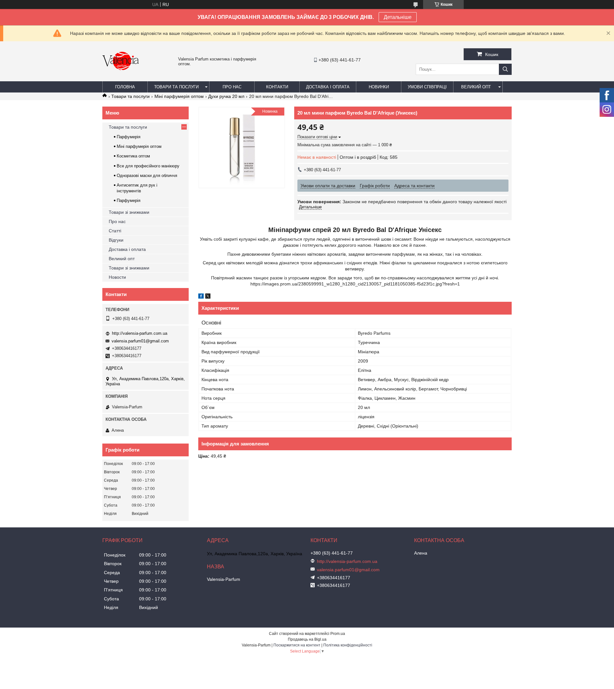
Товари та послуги (176, 86)
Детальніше (398, 17)
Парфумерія (128, 136)
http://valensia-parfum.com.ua (139, 333)
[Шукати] (505, 69)
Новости (117, 277)
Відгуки (116, 240)
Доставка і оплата (328, 86)
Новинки (379, 86)
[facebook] (201, 297)
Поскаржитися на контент (296, 645)
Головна (125, 86)
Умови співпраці (427, 86)
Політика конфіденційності (347, 645)
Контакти (277, 86)
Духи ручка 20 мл (226, 96)
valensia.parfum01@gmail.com (140, 341)
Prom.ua (337, 633)
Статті (115, 230)
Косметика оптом (133, 156)
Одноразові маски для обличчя (147, 175)
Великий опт (476, 86)
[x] (207, 297)
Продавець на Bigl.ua (307, 639)
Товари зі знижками (129, 212)
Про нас (232, 86)
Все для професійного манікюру (148, 166)
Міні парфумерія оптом (179, 96)
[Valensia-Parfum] (120, 78)
